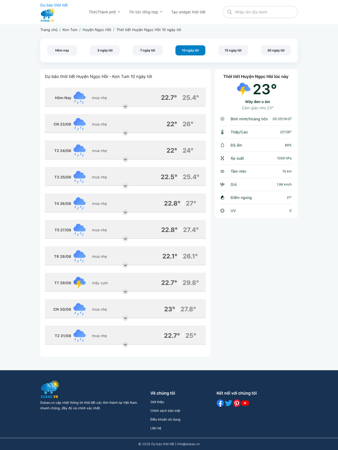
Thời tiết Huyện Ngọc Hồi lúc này (256, 76)
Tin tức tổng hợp (144, 12)
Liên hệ (155, 428)
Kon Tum (70, 29)
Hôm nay (62, 50)
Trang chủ (48, 29)
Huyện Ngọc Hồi (97, 29)
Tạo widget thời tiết (188, 12)
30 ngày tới (276, 50)
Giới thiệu (157, 402)
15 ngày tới (233, 50)
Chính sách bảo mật (165, 411)
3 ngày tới (105, 50)
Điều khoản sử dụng (165, 419)
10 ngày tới (190, 50)
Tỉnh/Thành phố (103, 12)
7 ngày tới (147, 50)
